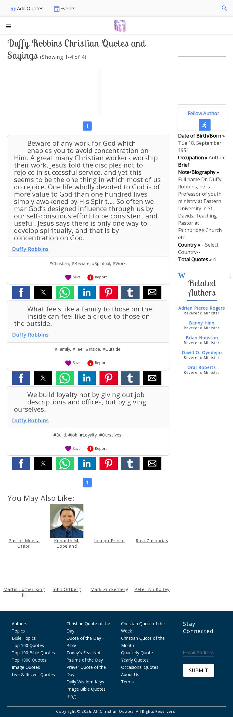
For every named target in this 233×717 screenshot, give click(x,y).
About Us (130, 674)
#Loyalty (88, 435)
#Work (119, 263)
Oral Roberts (201, 367)
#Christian (59, 263)
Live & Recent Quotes (33, 674)
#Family (62, 349)
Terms (127, 682)
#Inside (93, 349)
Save (73, 277)
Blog (71, 696)
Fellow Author (203, 119)
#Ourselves (110, 435)
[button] (11, 25)
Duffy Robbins (30, 249)
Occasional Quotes (139, 667)
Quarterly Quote (137, 653)
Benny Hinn (201, 323)
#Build (59, 435)
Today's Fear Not (83, 653)
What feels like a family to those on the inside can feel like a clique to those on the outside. (83, 316)
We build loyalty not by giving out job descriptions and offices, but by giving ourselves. (80, 401)
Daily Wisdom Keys (85, 682)
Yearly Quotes (135, 660)
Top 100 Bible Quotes (33, 653)
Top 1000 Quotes (29, 660)
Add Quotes (26, 9)
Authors (19, 623)
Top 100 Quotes (28, 645)
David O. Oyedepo (202, 352)
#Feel (78, 349)
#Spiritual (101, 263)
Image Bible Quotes (86, 689)
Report (97, 277)
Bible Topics (24, 638)
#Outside (111, 349)
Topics (18, 631)
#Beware (80, 263)
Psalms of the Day (84, 660)
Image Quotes (26, 667)
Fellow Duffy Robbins (201, 92)
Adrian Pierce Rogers (201, 308)
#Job (72, 435)
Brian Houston (202, 337)
